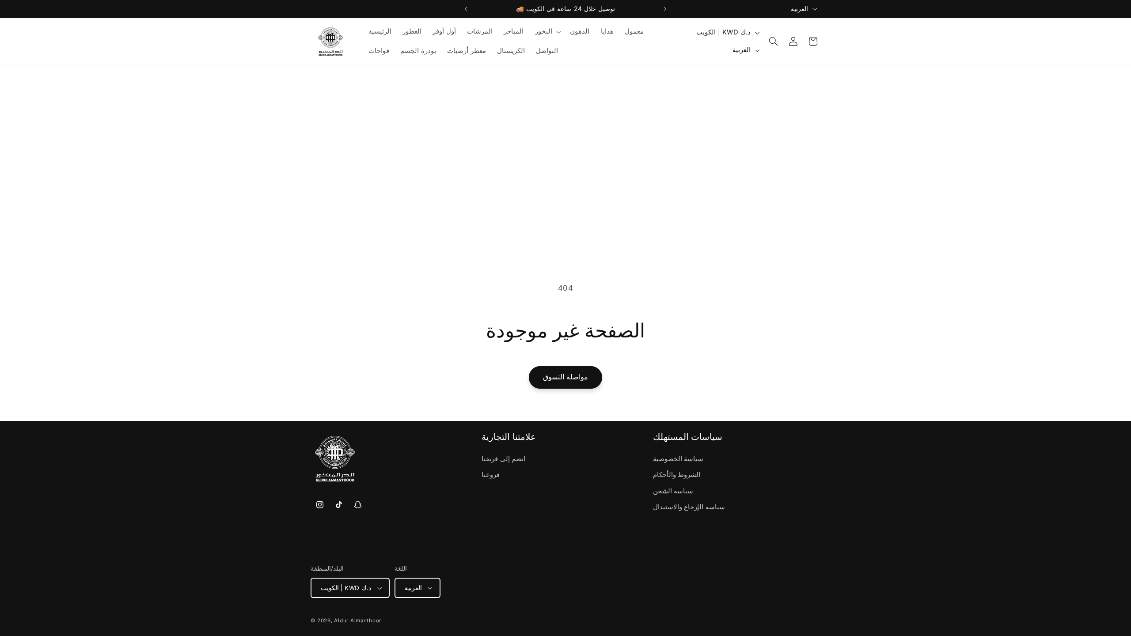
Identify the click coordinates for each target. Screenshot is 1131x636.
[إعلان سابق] (466, 9)
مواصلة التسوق (565, 377)
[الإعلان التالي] (665, 9)
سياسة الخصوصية (678, 459)
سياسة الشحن (673, 491)
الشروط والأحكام (677, 475)
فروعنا (491, 475)
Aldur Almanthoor (357, 620)
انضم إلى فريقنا (503, 459)
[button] (547, 32)
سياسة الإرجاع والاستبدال (689, 507)
